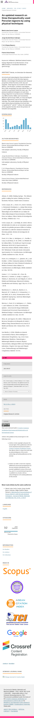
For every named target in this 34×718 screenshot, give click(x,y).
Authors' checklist (8, 663)
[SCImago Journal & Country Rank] (13, 677)
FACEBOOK (14, 711)
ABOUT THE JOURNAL (10, 709)
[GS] (17, 637)
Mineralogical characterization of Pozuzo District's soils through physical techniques (18, 494)
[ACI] (17, 609)
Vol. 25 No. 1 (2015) (20, 8)
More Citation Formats (11, 391)
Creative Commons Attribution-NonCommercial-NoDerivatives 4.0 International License (15, 430)
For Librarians (7, 555)
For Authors (6, 552)
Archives (10, 8)
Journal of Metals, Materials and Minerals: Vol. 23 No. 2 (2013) (17, 497)
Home (3, 8)
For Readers (6, 549)
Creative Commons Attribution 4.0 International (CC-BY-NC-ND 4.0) (15, 700)
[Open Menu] (2, 2)
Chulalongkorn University (22, 704)
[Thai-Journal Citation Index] (17, 626)
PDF (5, 358)
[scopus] (17, 576)
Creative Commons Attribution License (20, 448)
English (5, 509)
